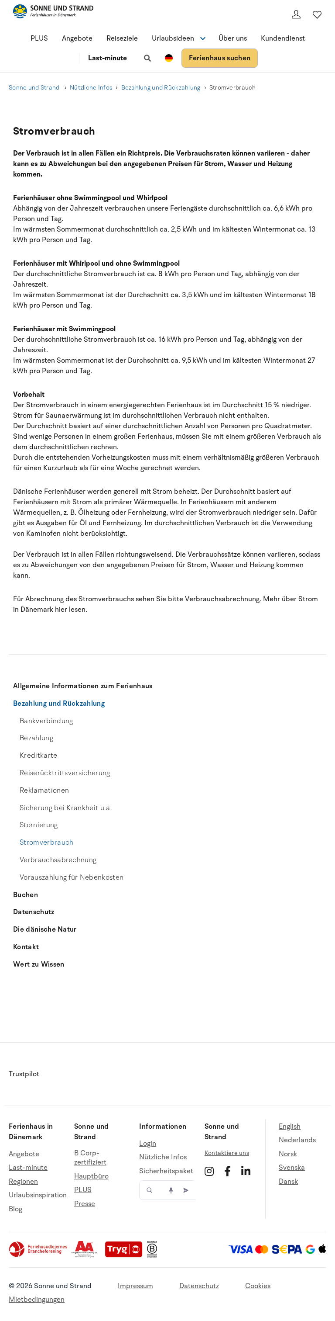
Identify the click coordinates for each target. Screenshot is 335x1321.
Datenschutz (34, 912)
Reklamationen (44, 790)
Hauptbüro (91, 1176)
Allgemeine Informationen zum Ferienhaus (82, 686)
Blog (15, 1209)
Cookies (257, 1286)
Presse (84, 1204)
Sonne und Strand (35, 87)
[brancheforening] (39, 1255)
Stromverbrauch (46, 842)
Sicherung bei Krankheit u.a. (66, 808)
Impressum (135, 1286)
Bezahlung (36, 738)
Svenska (292, 1167)
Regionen (23, 1181)
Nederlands (297, 1140)
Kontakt (26, 947)
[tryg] (126, 1255)
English (290, 1126)
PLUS (39, 38)
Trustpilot (24, 1074)
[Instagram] (209, 1171)
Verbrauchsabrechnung (58, 860)
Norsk (288, 1154)
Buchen (25, 895)
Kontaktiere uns (227, 1153)
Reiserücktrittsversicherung (65, 773)
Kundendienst (283, 38)
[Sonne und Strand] (53, 12)
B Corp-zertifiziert (90, 1158)
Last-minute (107, 58)
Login (147, 1143)
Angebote (77, 38)
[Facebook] (227, 1171)
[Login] (296, 14)
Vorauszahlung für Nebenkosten (71, 877)
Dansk (288, 1181)
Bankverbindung (46, 721)
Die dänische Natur (45, 929)
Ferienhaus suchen (219, 58)
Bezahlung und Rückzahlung (161, 87)
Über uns (233, 38)
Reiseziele (122, 38)
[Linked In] (245, 1171)
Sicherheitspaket (166, 1171)
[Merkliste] (317, 14)
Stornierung (39, 825)
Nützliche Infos (91, 87)
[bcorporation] (154, 1255)
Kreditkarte (39, 755)
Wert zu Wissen (38, 964)
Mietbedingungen (37, 1299)
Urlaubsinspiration (38, 1195)
